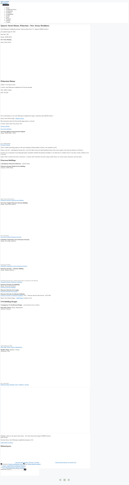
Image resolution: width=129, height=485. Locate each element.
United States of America (7, 442)
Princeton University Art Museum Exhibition (12, 295)
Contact (8, 22)
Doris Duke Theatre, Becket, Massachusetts (11, 347)
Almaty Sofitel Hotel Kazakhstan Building (14, 466)
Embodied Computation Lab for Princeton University (14, 266)
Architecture (9, 11)
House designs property (34, 464)
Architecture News (11, 9)
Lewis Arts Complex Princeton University (11, 237)
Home (7, 8)
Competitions (9, 14)
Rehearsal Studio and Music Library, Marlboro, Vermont (15, 384)
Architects (9, 12)
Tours (7, 17)
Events (8, 16)
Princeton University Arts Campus (9, 291)
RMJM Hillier (19, 298)
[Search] (25, 469)
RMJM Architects (19, 118)
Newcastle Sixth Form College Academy (13, 467)
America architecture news (15, 464)
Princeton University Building (8, 287)
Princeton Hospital (5, 145)
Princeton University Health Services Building (12, 200)
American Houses (5, 126)
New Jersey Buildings (6, 129)
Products (8, 19)
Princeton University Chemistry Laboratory (11, 282)
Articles (8, 20)
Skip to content (5, 1)
